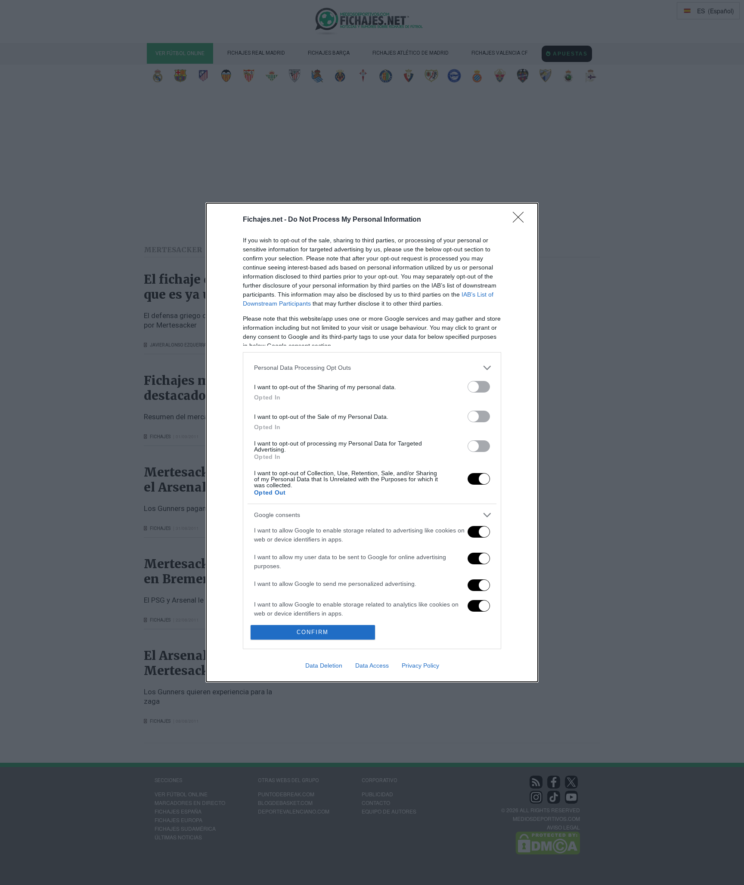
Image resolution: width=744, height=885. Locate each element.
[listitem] (372, 367)
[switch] (479, 387)
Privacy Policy (420, 665)
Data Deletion (323, 665)
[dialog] (372, 442)
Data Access (372, 665)
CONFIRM (313, 632)
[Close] (521, 220)
